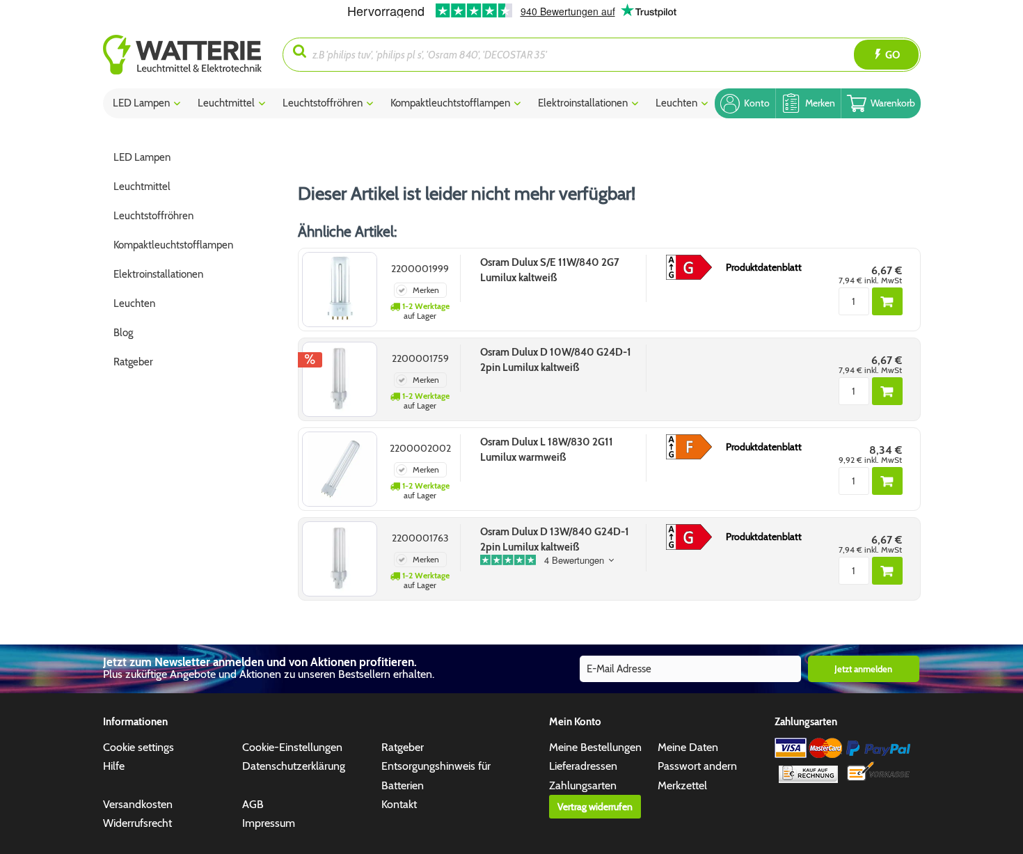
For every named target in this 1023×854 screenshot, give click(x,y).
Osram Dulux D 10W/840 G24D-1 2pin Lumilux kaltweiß (555, 360)
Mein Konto (575, 721)
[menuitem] (193, 54)
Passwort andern (697, 766)
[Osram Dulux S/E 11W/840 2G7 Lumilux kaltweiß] (339, 289)
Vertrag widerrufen (595, 806)
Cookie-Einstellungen (292, 747)
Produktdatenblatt (764, 267)
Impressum (268, 823)
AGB (253, 804)
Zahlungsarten (583, 785)
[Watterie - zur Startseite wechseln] (182, 54)
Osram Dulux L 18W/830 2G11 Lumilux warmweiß (546, 450)
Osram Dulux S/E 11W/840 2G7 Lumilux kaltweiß (549, 270)
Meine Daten (688, 747)
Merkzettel (682, 785)
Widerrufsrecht (137, 823)
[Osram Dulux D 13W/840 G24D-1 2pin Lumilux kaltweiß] (339, 558)
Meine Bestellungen (595, 747)
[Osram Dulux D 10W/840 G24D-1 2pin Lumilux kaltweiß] (339, 379)
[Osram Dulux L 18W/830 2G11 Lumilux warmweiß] (339, 469)
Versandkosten (138, 804)
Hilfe (114, 766)
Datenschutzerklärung (293, 766)
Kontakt (399, 804)
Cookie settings (138, 747)
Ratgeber (402, 747)
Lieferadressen (583, 766)
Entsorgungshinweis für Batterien (436, 775)
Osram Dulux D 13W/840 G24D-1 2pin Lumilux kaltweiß (554, 539)
